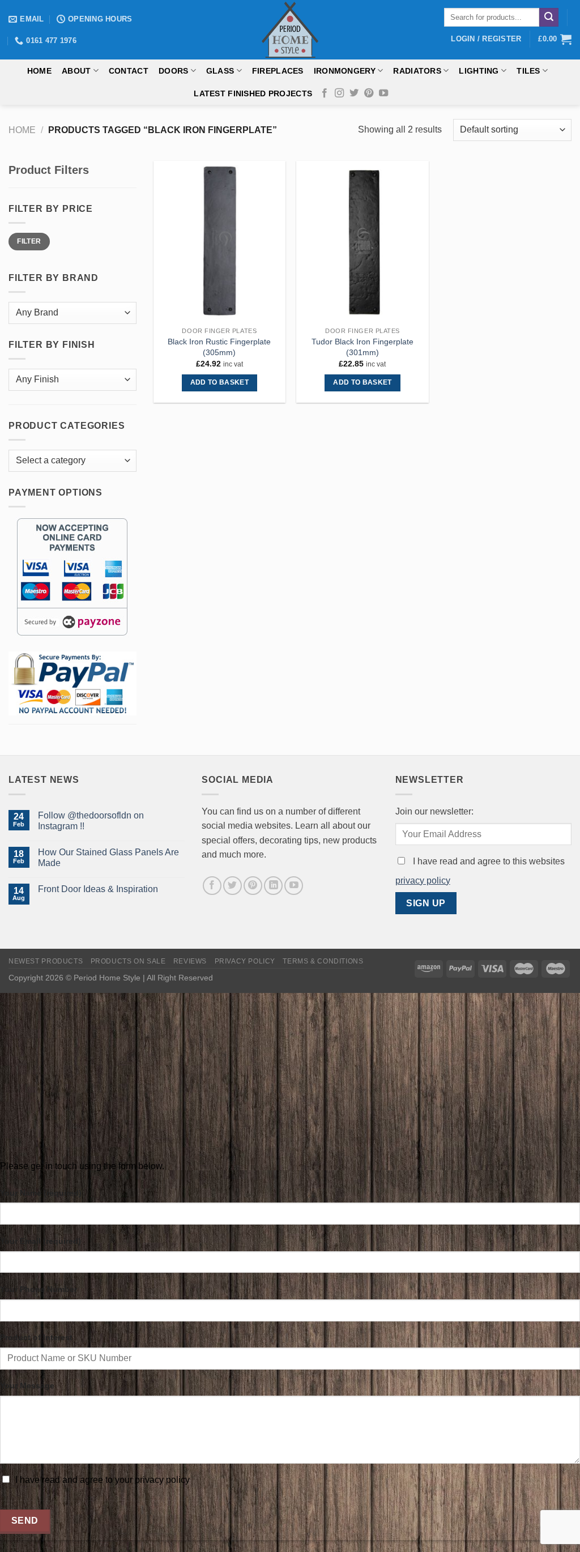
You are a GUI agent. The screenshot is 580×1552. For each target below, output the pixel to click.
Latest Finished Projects (253, 93)
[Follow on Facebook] (324, 93)
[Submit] (548, 17)
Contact (128, 70)
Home (39, 70)
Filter (29, 241)
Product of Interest (36, 1337)
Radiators (417, 70)
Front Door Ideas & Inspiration (98, 889)
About (76, 70)
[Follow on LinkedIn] (273, 885)
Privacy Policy (245, 961)
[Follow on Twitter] (354, 93)
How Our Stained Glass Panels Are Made (108, 857)
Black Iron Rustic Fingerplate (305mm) (219, 347)
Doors (173, 70)
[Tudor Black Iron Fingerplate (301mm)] (362, 241)
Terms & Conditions (323, 961)
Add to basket (219, 382)
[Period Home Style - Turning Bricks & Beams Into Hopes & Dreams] (290, 29)
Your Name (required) (41, 1192)
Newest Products (45, 961)
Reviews (190, 961)
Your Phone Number (38, 1289)
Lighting (478, 70)
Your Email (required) (40, 1241)
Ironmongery (345, 70)
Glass (220, 70)
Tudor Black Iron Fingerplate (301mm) (362, 347)
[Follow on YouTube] (383, 93)
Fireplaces (278, 70)
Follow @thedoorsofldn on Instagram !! (91, 821)
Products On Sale (128, 961)
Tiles (528, 70)
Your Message (27, 1385)
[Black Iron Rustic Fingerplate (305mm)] (219, 241)
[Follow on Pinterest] (368, 93)
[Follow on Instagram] (339, 93)
